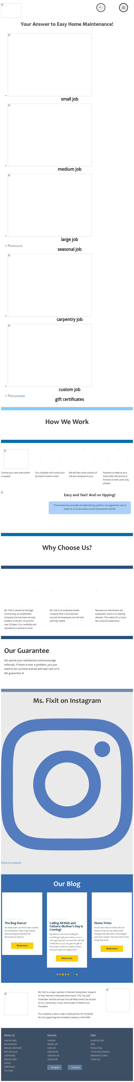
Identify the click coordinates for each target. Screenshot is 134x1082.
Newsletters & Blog (99, 1055)
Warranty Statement (13, 1047)
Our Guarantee (10, 1044)
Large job (51, 1047)
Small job (51, 1040)
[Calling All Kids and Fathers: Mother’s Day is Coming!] (67, 903)
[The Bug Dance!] (22, 903)
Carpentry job (53, 1055)
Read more (22, 945)
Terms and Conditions (100, 1051)
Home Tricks (102, 923)
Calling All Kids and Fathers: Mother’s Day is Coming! (66, 927)
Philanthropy (9, 1066)
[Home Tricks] (112, 903)
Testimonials (9, 1055)
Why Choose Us (11, 1051)
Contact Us (95, 1059)
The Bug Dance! (15, 923)
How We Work (10, 1040)
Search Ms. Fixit (97, 1040)
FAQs (93, 1044)
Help (93, 1035)
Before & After (10, 1059)
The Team (8, 1070)
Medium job (52, 1044)
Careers (7, 1062)
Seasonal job (52, 1051)
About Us (9, 1035)
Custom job (52, 1059)
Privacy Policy (96, 1047)
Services (52, 1035)
